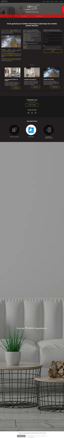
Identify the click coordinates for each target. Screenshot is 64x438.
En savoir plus (15, 87)
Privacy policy (44, 435)
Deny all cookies (30, 435)
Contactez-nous (39, 16)
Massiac (14, 18)
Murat (26, 47)
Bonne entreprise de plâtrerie (29, 40)
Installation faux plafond (30, 79)
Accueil (44, 1)
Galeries (56, 1)
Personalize (38, 435)
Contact (61, 1)
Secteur (10, 18)
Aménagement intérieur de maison (11, 80)
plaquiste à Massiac (5, 31)
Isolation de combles (49, 79)
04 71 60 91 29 (24, 16)
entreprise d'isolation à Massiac (10, 58)
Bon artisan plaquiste (28, 37)
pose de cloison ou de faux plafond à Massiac (11, 54)
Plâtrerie (47, 1)
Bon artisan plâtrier (28, 38)
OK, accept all (21, 435)
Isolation (52, 1)
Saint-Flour (26, 48)
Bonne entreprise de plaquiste (29, 39)
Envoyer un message (32, 104)
